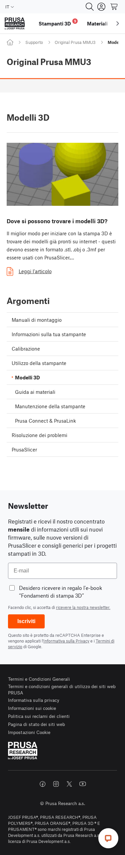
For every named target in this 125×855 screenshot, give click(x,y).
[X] (69, 784)
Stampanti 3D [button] (57, 22)
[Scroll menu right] (117, 23)
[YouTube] (82, 784)
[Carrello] (114, 6)
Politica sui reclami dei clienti (39, 716)
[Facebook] (42, 784)
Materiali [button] (97, 23)
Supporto (34, 42)
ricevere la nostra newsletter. (83, 607)
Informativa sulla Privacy (66, 641)
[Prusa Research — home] (14, 23)
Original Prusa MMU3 (75, 42)
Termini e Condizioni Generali (39, 679)
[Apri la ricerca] (89, 6)
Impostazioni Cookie (29, 732)
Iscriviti (26, 621)
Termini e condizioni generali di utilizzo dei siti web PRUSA (62, 689)
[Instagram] (56, 784)
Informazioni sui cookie (32, 708)
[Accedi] (101, 6)
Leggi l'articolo (35, 271)
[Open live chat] (108, 838)
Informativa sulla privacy (33, 700)
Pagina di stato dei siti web (36, 724)
